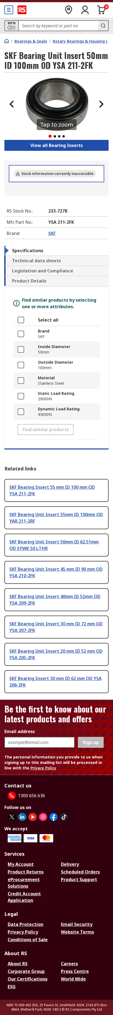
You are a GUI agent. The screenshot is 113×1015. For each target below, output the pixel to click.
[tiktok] (64, 817)
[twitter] (12, 817)
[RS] (22, 9)
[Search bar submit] (102, 26)
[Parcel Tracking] (68, 9)
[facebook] (53, 817)
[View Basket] (101, 9)
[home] (6, 41)
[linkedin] (22, 817)
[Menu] (8, 9)
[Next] (101, 104)
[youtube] (33, 817)
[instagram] (43, 817)
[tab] (56, 250)
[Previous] (11, 104)
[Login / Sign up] (85, 9)
